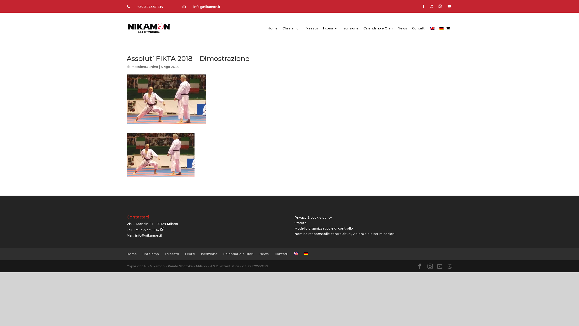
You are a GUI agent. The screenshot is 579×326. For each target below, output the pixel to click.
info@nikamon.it (206, 7)
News (402, 28)
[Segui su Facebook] (423, 6)
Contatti (418, 28)
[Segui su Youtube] (449, 6)
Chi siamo (290, 28)
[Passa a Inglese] (432, 29)
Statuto (300, 223)
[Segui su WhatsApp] (440, 6)
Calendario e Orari (378, 28)
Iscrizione (350, 28)
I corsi (328, 28)
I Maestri (311, 28)
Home (273, 28)
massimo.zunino (144, 67)
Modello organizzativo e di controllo (323, 228)
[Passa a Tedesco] (441, 29)
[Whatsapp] (450, 266)
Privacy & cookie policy (313, 218)
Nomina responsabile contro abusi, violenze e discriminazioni (344, 234)
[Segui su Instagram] (431, 6)
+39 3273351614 (150, 7)
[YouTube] (439, 266)
